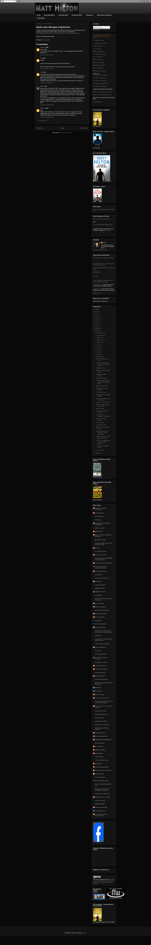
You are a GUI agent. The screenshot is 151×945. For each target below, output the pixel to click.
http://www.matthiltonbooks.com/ (102, 219)
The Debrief (98, 763)
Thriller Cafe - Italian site (102, 793)
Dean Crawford (99, 603)
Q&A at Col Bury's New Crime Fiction (102, 405)
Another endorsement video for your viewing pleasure (103, 364)
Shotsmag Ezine (100, 743)
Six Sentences (99, 746)
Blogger (84, 933)
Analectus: (98, 520)
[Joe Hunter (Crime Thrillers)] (98, 841)
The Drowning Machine (102, 767)
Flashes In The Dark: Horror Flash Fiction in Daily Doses (103, 631)
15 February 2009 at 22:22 (47, 55)
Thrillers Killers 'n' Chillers (103, 797)
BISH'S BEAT (99, 531)
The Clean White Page (101, 760)
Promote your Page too (98, 842)
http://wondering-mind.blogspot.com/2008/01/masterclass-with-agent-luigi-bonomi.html (58, 33)
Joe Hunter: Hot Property (100, 86)
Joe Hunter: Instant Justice (100, 83)
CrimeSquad (98, 595)
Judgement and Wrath (101, 43)
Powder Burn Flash (100, 711)
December (100, 333)
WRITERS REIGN (100, 804)
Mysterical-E (98, 691)
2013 (96, 321)
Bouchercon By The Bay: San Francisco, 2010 (104, 543)
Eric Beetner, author (101, 613)
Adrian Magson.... (100, 516)
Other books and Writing (104, 15)
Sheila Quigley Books (101, 736)
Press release (100, 422)
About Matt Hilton (49, 15)
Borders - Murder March (103, 402)
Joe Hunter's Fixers (101, 654)
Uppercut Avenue (100, 800)
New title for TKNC (101, 425)
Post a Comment (43, 120)
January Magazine (100, 647)
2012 (96, 323)
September (100, 340)
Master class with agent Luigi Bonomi (53, 27)
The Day (95, 276)
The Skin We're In (98, 284)
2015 (96, 316)
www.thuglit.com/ (100, 810)
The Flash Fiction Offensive (103, 770)
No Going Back (99, 57)
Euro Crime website (101, 624)
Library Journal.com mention (101, 419)
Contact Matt (41, 18)
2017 (96, 311)
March (98, 354)
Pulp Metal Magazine (101, 714)
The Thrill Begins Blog (101, 780)
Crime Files (98, 574)
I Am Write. (98, 635)
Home (38, 15)
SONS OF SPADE (100, 750)
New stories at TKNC (102, 386)
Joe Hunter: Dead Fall (99, 78)
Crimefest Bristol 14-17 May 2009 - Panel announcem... (102, 432)
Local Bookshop (97, 101)
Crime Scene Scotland (101, 578)
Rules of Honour (99, 59)
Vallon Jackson (97, 293)
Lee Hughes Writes (100, 665)
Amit (41, 72)
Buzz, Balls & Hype (100, 551)
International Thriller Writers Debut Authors (103, 639)
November (100, 335)
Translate (106, 29)
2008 (96, 453)
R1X (41, 58)
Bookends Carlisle (100, 539)
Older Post (84, 128)
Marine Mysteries (100, 676)
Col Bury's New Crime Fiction (103, 563)
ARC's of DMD (100, 408)
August (99, 342)
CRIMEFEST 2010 (100, 591)
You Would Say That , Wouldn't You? (101, 814)
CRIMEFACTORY (100, 588)
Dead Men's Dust (99, 40)
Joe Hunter (98, 650)
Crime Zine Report (100, 585)
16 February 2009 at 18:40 (47, 104)
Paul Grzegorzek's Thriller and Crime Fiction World (104, 702)
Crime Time (98, 581)
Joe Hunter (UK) (63, 15)
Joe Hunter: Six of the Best (100, 75)
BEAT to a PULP (99, 528)
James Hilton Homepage (102, 643)
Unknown (42, 47)
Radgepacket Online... (101, 721)
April (98, 352)
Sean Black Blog (100, 733)
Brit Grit (97, 548)
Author (42, 86)
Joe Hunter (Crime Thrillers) (99, 822)
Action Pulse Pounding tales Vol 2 (102, 94)
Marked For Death (100, 71)
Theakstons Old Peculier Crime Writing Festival (102, 789)
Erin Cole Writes (100, 617)
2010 (96, 328)
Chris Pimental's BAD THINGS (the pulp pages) (104, 558)
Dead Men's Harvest (100, 54)
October (99, 337)
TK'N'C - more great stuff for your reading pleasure (103, 442)
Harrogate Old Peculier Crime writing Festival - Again (103, 382)
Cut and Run (98, 49)
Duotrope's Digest (100, 607)
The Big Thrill (99, 756)
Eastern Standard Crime (102, 610)
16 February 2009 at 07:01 (47, 68)
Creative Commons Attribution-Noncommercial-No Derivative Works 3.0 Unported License (103, 881)
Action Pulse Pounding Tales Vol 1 (102, 92)
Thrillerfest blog (100, 368)
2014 (96, 319)
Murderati (98, 687)
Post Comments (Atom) (65, 132)
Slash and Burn (98, 46)
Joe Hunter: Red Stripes (99, 80)
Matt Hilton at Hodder (101, 679)
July (98, 345)
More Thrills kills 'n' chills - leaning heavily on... (103, 437)
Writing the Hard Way (101, 807)
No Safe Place (99, 68)
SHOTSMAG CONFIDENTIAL (103, 739)
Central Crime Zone (100, 554)
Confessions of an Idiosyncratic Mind (100, 567)
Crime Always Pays (100, 571)
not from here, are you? (102, 698)
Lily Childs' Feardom (101, 669)
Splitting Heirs (97, 272)
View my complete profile (100, 249)
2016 (96, 314)
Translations (89, 15)
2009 (96, 331)
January (99, 450)
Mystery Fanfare (100, 694)
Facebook (108, 230)
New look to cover (101, 392)
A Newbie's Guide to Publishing (101, 508)
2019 (96, 309)
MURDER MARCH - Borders (101, 375)
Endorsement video (101, 378)
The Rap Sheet (99, 774)
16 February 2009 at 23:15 (47, 117)
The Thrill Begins (100, 777)
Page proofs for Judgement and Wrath (103, 415)
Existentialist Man (100, 627)
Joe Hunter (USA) (77, 15)
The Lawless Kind (99, 62)
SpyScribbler (99, 753)
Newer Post (40, 128)
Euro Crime (98, 620)
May (98, 349)
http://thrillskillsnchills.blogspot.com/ (103, 224)
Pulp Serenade (99, 717)
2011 (96, 326)
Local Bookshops (100, 672)
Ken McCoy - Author (101, 662)
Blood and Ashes (99, 51)
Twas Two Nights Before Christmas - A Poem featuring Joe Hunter (103, 281)
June (98, 347)
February (99, 356)
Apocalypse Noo (97, 288)
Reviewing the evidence (102, 724)
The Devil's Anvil (99, 65)
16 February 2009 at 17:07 (47, 82)
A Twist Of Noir (99, 513)
